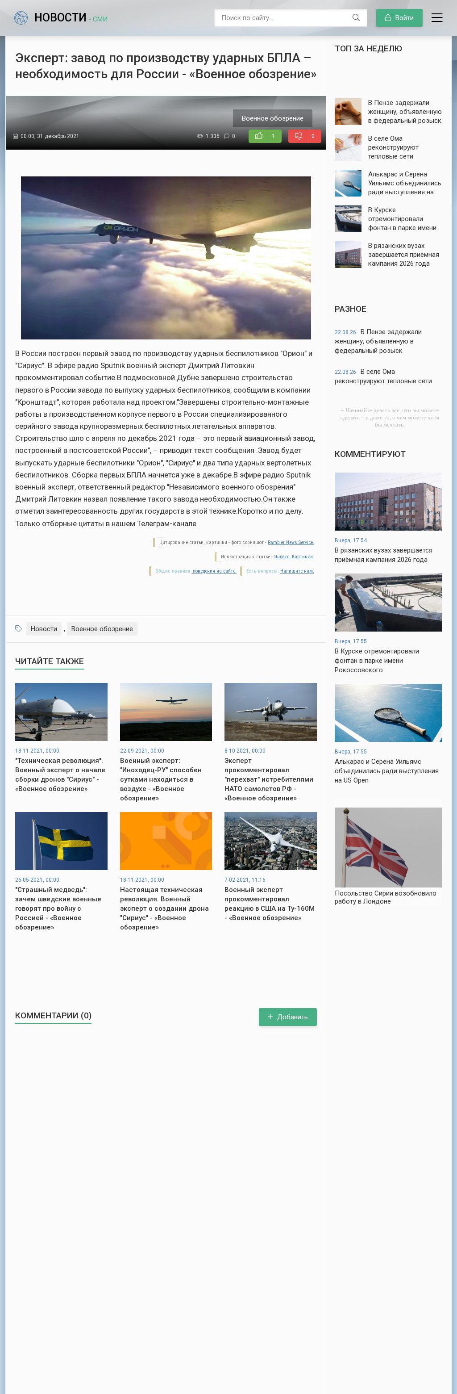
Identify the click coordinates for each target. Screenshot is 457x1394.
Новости (71, 17)
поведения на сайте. (214, 571)
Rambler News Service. (291, 542)
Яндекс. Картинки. (294, 557)
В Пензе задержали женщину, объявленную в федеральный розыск (378, 341)
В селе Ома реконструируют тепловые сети (383, 376)
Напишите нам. (297, 571)
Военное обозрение (102, 629)
